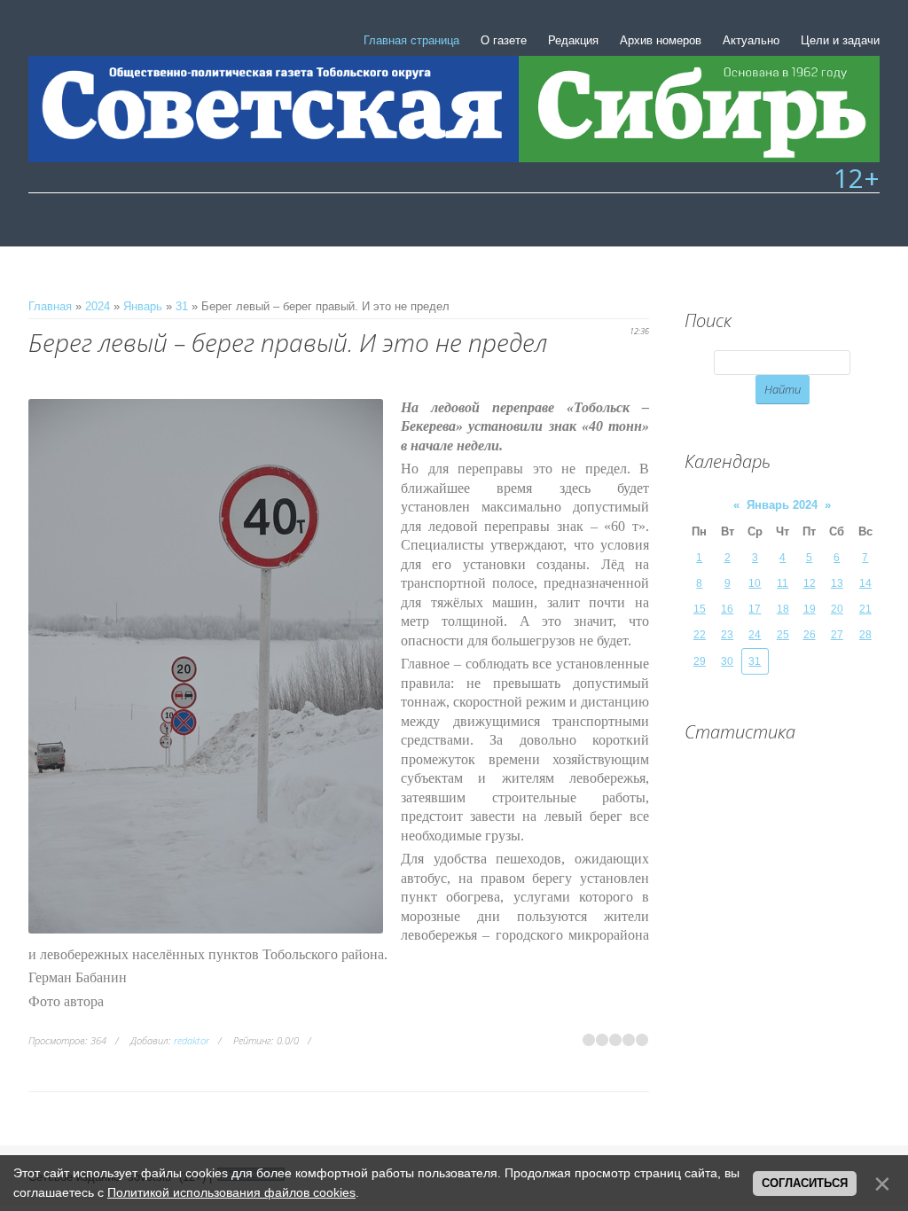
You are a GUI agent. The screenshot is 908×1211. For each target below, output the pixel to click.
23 (727, 635)
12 (809, 583)
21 (865, 609)
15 (699, 609)
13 (837, 583)
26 (809, 635)
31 (182, 306)
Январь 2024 (782, 505)
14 (865, 583)
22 (699, 635)
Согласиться (805, 1183)
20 (837, 609)
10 (754, 583)
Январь (142, 306)
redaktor (191, 1040)
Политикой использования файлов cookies (231, 1192)
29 (699, 661)
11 (782, 583)
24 (754, 635)
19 (809, 609)
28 (865, 635)
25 (783, 635)
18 (783, 609)
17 (754, 609)
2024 (97, 306)
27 (837, 635)
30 (727, 661)
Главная (50, 306)
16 (727, 609)
